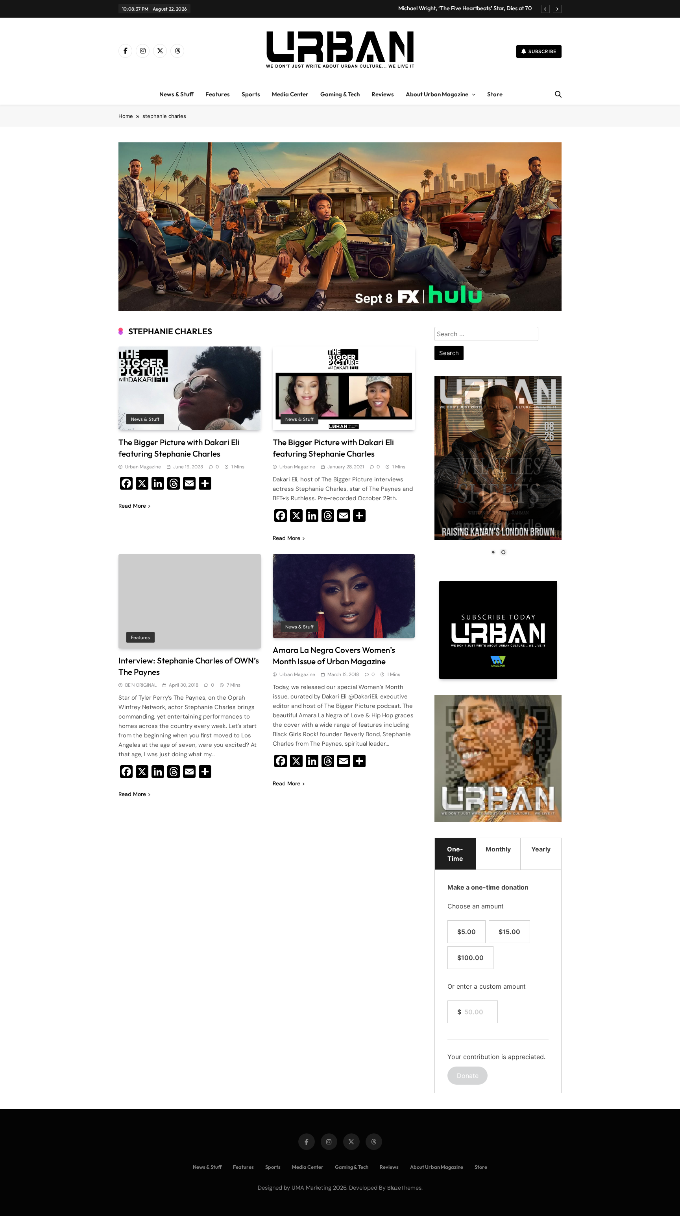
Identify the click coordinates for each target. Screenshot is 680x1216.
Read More (132, 505)
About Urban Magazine (437, 94)
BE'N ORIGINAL (141, 685)
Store (495, 94)
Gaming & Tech (340, 94)
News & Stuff (176, 94)
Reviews (382, 94)
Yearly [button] (541, 849)
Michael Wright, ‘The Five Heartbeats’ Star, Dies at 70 (465, 8)
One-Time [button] (455, 853)
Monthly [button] (498, 849)
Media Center (290, 94)
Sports (251, 94)
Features (217, 94)
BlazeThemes (404, 1187)
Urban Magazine (143, 466)
